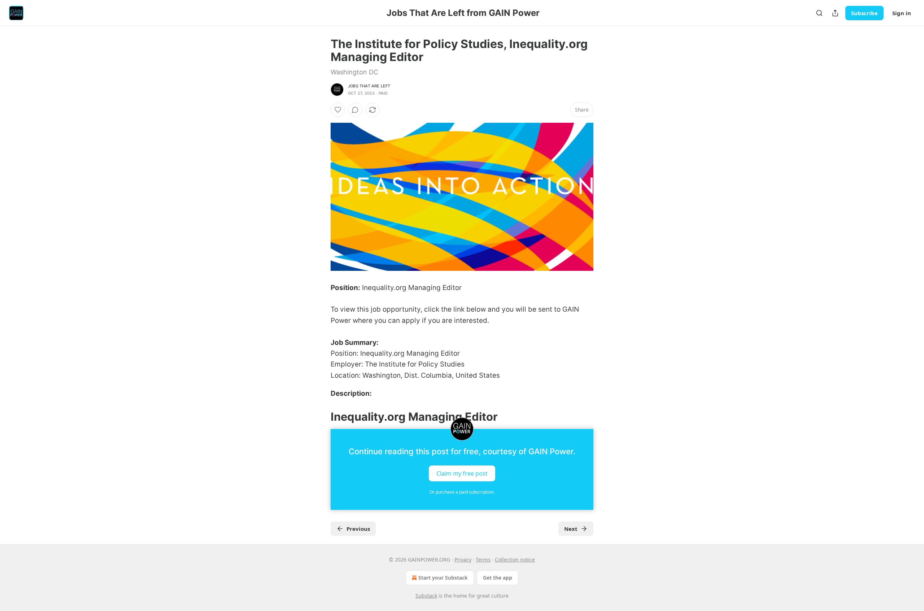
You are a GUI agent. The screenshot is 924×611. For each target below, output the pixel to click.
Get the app (497, 577)
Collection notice (515, 559)
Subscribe (864, 13)
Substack (426, 595)
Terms (483, 559)
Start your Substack (443, 577)
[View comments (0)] (355, 110)
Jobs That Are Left (369, 85)
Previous (358, 528)
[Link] (320, 416)
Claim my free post (462, 473)
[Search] (819, 13)
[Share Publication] (835, 13)
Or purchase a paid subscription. (462, 492)
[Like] (338, 110)
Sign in (901, 13)
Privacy (462, 559)
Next (571, 528)
